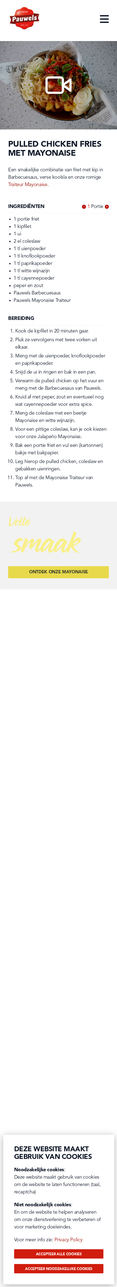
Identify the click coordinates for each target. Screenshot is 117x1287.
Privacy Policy (68, 1239)
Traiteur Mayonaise (27, 184)
